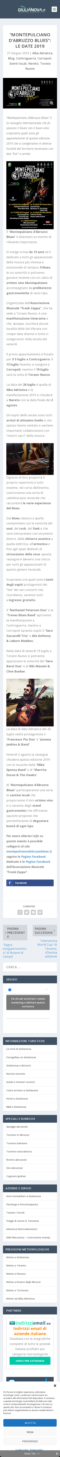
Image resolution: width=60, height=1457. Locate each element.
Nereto (33, 63)
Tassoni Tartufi (15, 1212)
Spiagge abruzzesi (17, 1126)
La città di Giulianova (18, 1048)
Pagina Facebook (33, 857)
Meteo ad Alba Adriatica (20, 1298)
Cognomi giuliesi (16, 1176)
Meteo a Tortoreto (17, 1290)
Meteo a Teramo (16, 1265)
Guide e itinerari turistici (20, 1082)
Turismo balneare (16, 1143)
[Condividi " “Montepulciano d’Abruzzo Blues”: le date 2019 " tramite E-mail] (33, 912)
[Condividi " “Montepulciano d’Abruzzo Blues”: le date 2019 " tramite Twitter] (26, 912)
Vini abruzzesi (14, 1168)
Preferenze (30, 1441)
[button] (55, 1385)
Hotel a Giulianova (17, 1098)
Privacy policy (36, 1449)
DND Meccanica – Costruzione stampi (28, 1237)
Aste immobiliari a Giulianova (23, 1196)
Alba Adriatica (42, 53)
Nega (30, 1432)
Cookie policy (22, 1449)
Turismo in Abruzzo (17, 1134)
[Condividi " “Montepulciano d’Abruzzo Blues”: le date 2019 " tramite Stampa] (40, 912)
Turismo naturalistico (19, 1151)
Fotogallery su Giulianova (21, 1057)
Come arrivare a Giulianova (22, 1090)
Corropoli (44, 58)
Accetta (30, 1422)
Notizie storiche (15, 1073)
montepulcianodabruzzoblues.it (29, 851)
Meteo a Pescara (16, 1273)
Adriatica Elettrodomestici (21, 1229)
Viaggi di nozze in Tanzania (22, 1220)
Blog (11, 58)
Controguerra (26, 58)
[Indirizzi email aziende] (30, 1323)
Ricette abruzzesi (16, 1159)
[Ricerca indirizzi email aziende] (30, 1363)
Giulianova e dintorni (18, 1065)
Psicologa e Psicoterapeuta (22, 1204)
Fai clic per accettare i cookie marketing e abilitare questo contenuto (28, 1002)
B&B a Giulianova (16, 1106)
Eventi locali (18, 63)
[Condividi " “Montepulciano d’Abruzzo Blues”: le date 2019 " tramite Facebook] (20, 912)
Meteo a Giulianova (17, 1257)
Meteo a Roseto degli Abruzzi (23, 1282)
